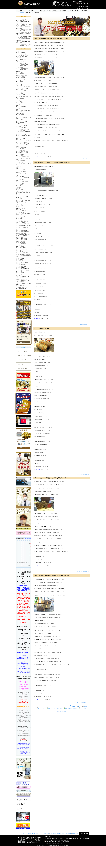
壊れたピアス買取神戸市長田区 (22, 231)
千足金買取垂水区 (19, 260)
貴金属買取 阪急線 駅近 (21, 75)
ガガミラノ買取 (19, 271)
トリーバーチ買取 (19, 274)
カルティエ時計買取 (20, 122)
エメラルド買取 (19, 112)
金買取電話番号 (19, 275)
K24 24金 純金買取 (21, 77)
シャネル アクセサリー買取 (22, 88)
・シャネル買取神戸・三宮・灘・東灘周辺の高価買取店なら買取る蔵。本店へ (23, 33)
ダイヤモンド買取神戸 (20, 52)
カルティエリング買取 (20, 138)
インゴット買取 (19, 85)
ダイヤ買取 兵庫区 (20, 205)
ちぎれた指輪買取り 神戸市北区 (23, 234)
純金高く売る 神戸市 (20, 222)
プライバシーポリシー (66, 833)
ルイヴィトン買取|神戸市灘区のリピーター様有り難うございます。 (51, 38)
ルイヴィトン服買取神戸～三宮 (22, 280)
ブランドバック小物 (22, 359)
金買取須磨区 (18, 250)
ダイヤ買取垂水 (19, 218)
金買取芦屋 (18, 60)
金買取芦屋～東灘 (20, 72)
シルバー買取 (19, 104)
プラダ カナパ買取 (20, 183)
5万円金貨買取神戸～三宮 (21, 278)
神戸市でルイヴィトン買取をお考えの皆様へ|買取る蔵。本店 (50, 478)
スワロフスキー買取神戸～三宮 (22, 276)
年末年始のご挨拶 (19, 201)
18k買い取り (18, 187)
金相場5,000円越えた (20, 208)
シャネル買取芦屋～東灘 (21, 69)
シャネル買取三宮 (19, 251)
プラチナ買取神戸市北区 (21, 266)
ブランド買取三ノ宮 (20, 285)
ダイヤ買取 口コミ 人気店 (22, 55)
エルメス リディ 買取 (21, 90)
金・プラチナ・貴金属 (22, 351)
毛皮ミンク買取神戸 (20, 98)
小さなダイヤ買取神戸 (20, 264)
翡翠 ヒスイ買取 (20, 89)
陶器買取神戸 (18, 206)
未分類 (17, 51)
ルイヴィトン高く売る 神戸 (22, 220)
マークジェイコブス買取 (21, 171)
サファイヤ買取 (19, 92)
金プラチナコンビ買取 (20, 216)
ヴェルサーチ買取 (19, 204)
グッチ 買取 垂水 (20, 179)
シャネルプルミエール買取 (21, 134)
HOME (22, 833)
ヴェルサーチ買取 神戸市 (21, 239)
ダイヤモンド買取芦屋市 (21, 147)
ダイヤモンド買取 (19, 189)
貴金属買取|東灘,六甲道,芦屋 (22, 152)
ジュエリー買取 (19, 84)
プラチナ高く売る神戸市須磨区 (22, 224)
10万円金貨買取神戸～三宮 (21, 279)
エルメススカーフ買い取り (21, 210)
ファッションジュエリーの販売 (23, 115)
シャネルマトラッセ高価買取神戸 (23, 86)
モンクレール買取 (20, 217)
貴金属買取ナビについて (21, 233)
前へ (71, 706)
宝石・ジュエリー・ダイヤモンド (32, 833)
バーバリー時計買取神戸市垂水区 (23, 254)
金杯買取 (17, 167)
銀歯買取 (18, 109)
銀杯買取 (18, 105)
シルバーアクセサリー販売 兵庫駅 (23, 141)
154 (85, 706)
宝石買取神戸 (18, 188)
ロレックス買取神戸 (20, 73)
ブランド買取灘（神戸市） (21, 63)
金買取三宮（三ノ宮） (20, 61)
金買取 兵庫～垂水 (20, 176)
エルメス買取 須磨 (20, 148)
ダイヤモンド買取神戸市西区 (22, 262)
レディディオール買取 (20, 94)
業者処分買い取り (19, 108)
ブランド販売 (18, 126)
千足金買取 (18, 195)
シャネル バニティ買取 (21, 127)
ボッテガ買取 (19, 100)
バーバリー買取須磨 (20, 258)
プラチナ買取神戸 (19, 81)
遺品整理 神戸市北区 (20, 241)
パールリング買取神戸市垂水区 (22, 268)
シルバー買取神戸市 (20, 67)
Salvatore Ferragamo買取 (21, 173)
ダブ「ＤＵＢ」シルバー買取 (22, 196)
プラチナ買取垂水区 (20, 259)
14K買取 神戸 (18, 197)
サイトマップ (75, 833)
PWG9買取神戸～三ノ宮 (21, 288)
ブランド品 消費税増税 (21, 106)
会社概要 (59, 833)
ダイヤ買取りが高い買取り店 (22, 221)
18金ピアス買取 (19, 172)
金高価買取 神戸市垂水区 (21, 238)
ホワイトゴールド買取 (20, 79)
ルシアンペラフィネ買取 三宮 (22, 143)
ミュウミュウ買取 (19, 184)
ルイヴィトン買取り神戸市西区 (22, 270)
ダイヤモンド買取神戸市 (21, 54)
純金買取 (17, 168)
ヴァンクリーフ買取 (20, 272)
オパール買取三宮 (19, 162)
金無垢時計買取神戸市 (20, 267)
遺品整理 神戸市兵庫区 (21, 247)
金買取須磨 (18, 83)
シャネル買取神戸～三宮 (21, 65)
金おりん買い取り (19, 119)
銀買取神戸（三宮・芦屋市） (22, 191)
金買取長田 (18, 263)
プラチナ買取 (19, 80)
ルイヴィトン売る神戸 (20, 160)
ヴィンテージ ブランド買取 (22, 181)
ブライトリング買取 (20, 154)
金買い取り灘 (18, 139)
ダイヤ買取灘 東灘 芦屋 (21, 56)
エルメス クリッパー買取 (21, 121)
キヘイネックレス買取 (20, 170)
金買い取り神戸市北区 (20, 242)
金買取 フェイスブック (21, 202)
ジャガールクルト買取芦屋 (21, 235)
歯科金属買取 (18, 209)
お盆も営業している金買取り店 (22, 177)
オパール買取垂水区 (20, 212)
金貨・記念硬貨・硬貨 (22, 368)
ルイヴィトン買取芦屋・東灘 (41, 328)
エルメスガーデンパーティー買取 (23, 200)
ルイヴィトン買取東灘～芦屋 (22, 68)
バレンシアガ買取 (20, 102)
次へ (88, 706)
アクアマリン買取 (20, 93)
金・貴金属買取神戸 (20, 12)
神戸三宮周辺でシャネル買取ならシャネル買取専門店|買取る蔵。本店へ (53, 162)
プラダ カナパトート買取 (21, 125)
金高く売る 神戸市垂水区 (21, 230)
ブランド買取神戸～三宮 (21, 59)
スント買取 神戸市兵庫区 (21, 243)
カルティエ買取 (19, 198)
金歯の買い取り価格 (20, 113)
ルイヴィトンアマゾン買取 (22, 142)
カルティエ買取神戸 (20, 246)
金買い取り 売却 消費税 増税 (23, 110)
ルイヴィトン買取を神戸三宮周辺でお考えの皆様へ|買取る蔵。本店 (51, 575)
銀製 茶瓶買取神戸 (20, 281)
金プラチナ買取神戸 (20, 114)
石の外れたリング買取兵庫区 (22, 253)
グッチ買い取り (19, 101)
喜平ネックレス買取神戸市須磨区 (23, 249)
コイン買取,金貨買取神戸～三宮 (22, 156)
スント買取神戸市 (19, 245)
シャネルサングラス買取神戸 (22, 151)
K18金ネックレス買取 (21, 76)
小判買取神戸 (18, 166)
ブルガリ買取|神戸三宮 (20, 150)
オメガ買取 (18, 123)
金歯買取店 (18, 175)
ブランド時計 (20, 364)
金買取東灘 (18, 71)
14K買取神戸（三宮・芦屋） (22, 287)
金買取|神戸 (19, 58)
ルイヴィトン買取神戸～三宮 (22, 64)
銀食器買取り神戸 (19, 237)
